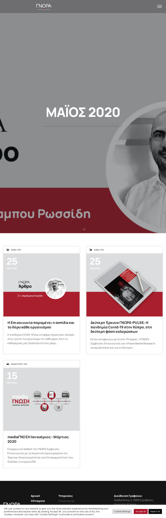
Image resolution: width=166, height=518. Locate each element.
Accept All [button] (141, 511)
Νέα (19, 249)
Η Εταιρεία (38, 501)
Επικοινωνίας (67, 501)
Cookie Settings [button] (122, 511)
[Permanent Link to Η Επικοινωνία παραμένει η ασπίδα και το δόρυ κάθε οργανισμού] (41, 285)
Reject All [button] (155, 511)
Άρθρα (14, 249)
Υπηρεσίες (66, 496)
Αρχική (35, 496)
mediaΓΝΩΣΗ (17, 364)
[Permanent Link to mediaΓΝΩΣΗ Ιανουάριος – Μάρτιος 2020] (41, 399)
